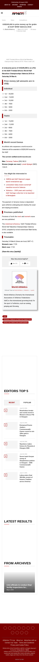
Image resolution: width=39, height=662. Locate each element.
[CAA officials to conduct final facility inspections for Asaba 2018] (19, 582)
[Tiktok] (28, 628)
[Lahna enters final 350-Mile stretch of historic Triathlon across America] (12, 476)
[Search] (37, 13)
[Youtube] (32, 628)
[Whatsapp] (23, 628)
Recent (12, 403)
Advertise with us (30, 640)
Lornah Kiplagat (27, 164)
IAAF (5, 316)
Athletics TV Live (9, 640)
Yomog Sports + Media (23, 650)
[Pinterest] (26, 632)
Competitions (23, 20)
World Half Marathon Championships (16, 322)
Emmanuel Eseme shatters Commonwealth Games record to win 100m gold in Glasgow (27, 430)
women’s (28, 216)
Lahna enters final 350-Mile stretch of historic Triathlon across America (26, 478)
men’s (19, 216)
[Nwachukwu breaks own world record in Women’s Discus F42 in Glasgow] (12, 411)
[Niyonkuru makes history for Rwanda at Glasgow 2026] (12, 445)
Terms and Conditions (26, 643)
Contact (30, 4)
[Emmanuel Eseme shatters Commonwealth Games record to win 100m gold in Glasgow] (12, 426)
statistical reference (12, 224)
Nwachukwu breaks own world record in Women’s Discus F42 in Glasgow (27, 414)
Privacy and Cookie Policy (19, 645)
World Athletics (10, 29)
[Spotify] (12, 632)
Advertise (23, 4)
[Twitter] (19, 628)
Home (4, 20)
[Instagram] (9, 628)
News (12, 20)
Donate (19, 6)
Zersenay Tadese (12, 161)
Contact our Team (11, 643)
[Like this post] (11, 347)
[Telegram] (21, 632)
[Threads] (17, 632)
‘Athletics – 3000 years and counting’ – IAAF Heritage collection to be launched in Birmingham (20, 193)
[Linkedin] (14, 628)
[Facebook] (5, 628)
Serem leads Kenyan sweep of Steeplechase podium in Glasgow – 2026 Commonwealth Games (27, 462)
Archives (15, 4)
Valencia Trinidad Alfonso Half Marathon (17, 319)
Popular (27, 403)
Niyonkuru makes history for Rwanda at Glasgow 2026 (27, 446)
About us (7, 4)
